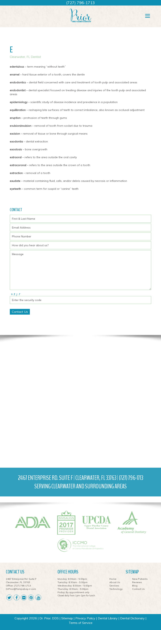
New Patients (140, 578)
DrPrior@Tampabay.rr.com (21, 588)
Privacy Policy (85, 618)
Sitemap (67, 618)
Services (114, 585)
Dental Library (108, 618)
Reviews (137, 582)
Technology (116, 588)
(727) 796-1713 (80, 3)
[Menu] (147, 15)
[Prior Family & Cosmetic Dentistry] (80, 15)
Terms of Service (80, 623)
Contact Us (138, 588)
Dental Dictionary (132, 618)
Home (112, 578)
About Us (114, 582)
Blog (134, 585)
